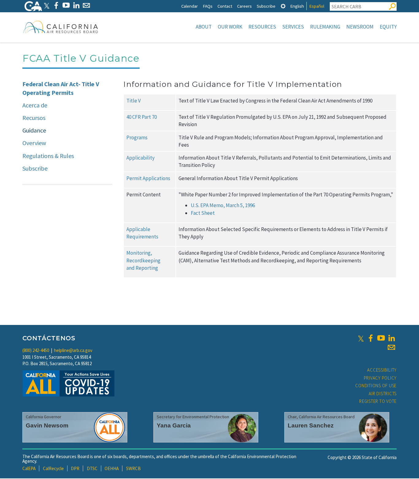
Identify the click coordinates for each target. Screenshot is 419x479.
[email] (391, 347)
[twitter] (361, 338)
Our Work (230, 26)
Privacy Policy (380, 378)
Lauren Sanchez (311, 425)
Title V (133, 100)
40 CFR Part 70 (141, 117)
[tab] (283, 6)
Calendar (189, 6)
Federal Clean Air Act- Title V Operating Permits (60, 88)
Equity (388, 26)
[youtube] (381, 338)
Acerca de (34, 105)
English (297, 6)
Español (316, 6)
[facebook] (371, 338)
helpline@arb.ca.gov (73, 350)
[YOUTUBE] (66, 5)
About (204, 26)
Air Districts (383, 393)
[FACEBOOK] (56, 5)
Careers (244, 6)
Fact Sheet (203, 213)
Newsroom (360, 26)
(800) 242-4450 (35, 350)
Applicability (140, 157)
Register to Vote (378, 401)
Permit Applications (148, 178)
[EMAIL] (86, 5)
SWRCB (133, 468)
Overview (34, 143)
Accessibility (382, 370)
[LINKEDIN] (76, 5)
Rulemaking (325, 26)
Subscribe (266, 6)
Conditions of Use (376, 385)
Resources (262, 26)
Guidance (34, 130)
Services (293, 26)
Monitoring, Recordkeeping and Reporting (143, 260)
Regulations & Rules (48, 156)
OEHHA (112, 468)
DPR (75, 468)
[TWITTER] (47, 5)
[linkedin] (391, 338)
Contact (224, 6)
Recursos (33, 118)
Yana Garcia (174, 425)
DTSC (92, 468)
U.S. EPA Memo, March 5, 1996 (223, 205)
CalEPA (29, 468)
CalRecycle (53, 468)
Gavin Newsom (47, 425)
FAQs (208, 6)
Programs (137, 137)
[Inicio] (60, 26)
